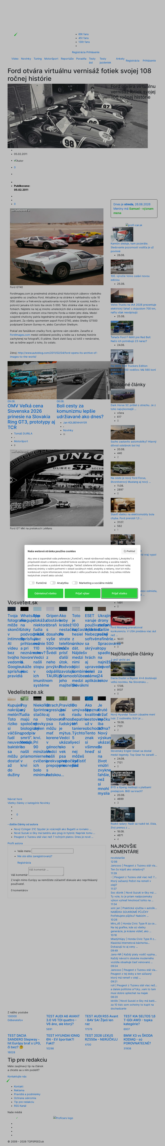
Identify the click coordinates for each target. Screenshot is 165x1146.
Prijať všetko (119, 593)
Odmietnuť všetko (45, 593)
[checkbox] (37, 583)
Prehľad (131, 551)
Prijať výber (82, 593)
